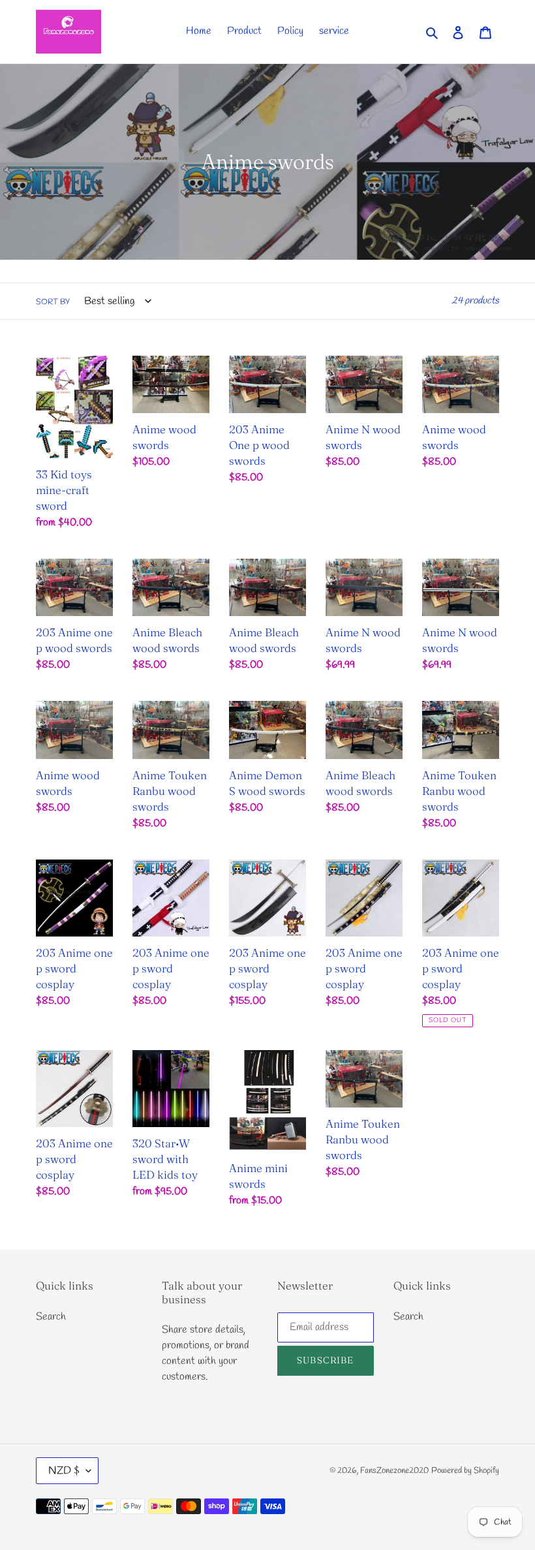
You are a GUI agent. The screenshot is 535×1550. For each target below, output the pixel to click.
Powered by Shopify (465, 1470)
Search (51, 1317)
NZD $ (64, 1471)
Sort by (53, 302)
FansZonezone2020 (394, 1470)
